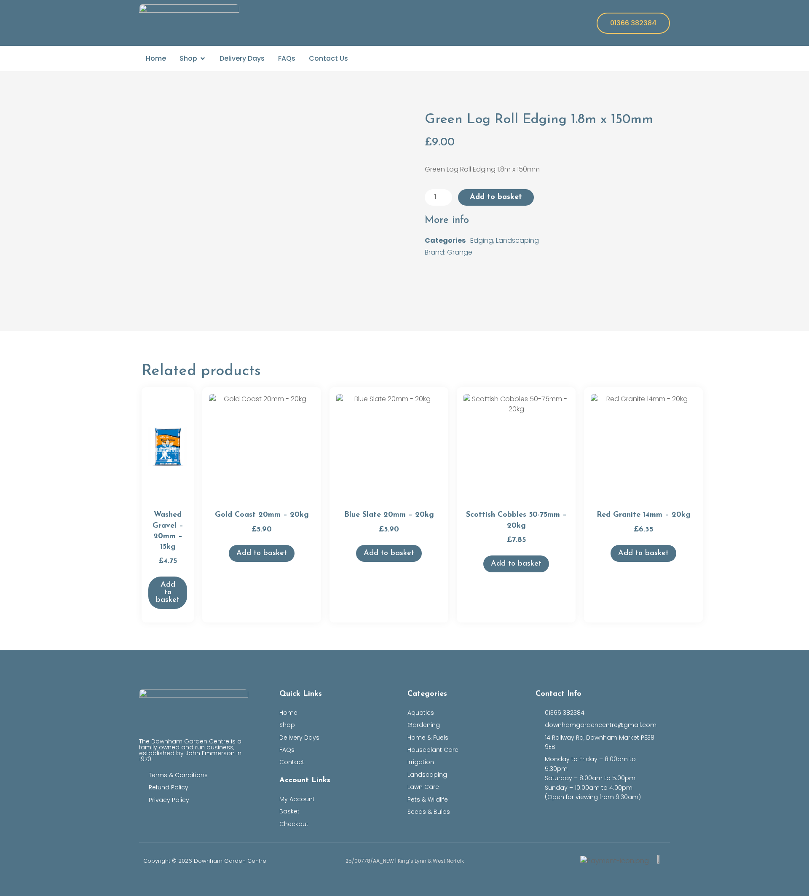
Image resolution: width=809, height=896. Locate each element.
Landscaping (517, 240)
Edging (481, 240)
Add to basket (496, 197)
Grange (459, 252)
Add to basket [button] (167, 592)
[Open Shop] (202, 59)
